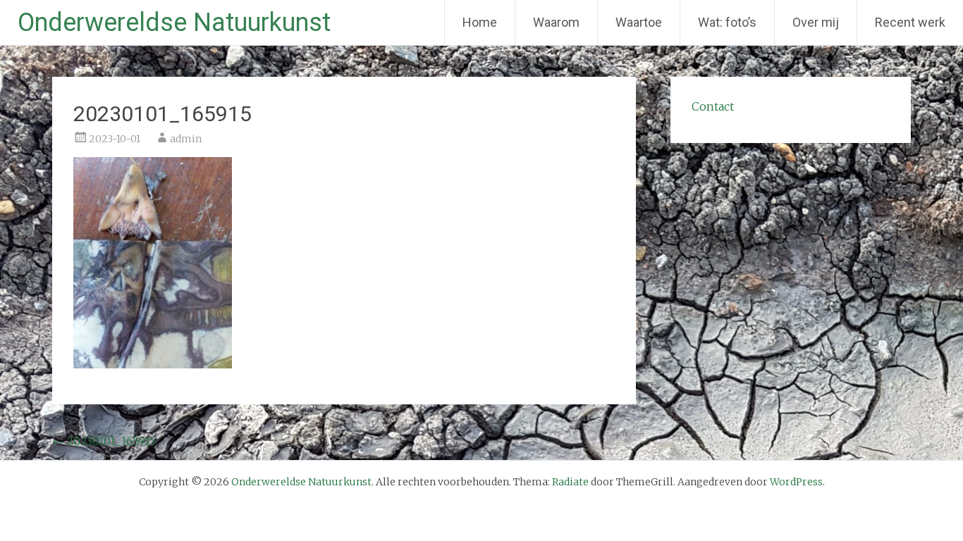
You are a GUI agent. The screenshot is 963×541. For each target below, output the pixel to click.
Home (479, 22)
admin (186, 138)
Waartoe (638, 22)
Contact (713, 106)
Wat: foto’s (727, 22)
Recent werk (910, 22)
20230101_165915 (104, 441)
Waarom (556, 22)
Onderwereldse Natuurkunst (174, 22)
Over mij (815, 22)
